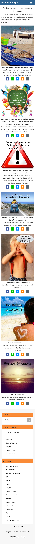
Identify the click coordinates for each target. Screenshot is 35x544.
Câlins (8, 516)
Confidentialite (25, 532)
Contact (15, 532)
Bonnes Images (20, 537)
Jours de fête (10, 470)
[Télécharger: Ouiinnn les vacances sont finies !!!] (22, 291)
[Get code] (27, 78)
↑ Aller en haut (17, 527)
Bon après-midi (11, 454)
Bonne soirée (10, 502)
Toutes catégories (12, 520)
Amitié (8, 480)
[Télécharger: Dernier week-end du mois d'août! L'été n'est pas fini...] (22, 78)
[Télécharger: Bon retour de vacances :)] (22, 354)
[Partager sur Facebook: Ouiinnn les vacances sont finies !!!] (7, 291)
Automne (9, 439)
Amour (8, 484)
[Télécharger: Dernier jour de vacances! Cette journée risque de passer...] (22, 187)
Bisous (8, 513)
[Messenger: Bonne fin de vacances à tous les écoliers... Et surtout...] (17, 135)
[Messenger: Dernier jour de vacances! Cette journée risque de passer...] (17, 187)
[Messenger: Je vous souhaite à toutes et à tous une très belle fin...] (17, 229)
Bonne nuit (9, 506)
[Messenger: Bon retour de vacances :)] (17, 354)
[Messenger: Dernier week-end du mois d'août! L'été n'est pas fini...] (17, 78)
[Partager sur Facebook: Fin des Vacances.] (7, 403)
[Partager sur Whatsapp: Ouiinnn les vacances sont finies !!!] (12, 291)
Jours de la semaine (13, 466)
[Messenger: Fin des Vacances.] (17, 403)
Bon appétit (10, 509)
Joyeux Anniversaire (13, 473)
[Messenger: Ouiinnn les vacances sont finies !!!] (17, 291)
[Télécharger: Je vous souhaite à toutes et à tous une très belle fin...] (22, 229)
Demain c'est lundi (12, 432)
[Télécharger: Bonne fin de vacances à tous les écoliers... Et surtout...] (22, 135)
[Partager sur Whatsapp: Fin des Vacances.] (12, 403)
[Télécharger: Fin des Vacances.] (22, 403)
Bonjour (8, 447)
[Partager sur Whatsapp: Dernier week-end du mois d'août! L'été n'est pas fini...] (12, 78)
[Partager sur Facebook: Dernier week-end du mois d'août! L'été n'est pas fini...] (7, 78)
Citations (9, 477)
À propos (8, 532)
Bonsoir (8, 498)
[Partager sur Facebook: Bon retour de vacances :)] (7, 354)
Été (7, 436)
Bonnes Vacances (12, 443)
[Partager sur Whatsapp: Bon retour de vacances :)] (12, 354)
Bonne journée (11, 450)
